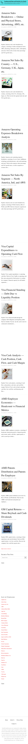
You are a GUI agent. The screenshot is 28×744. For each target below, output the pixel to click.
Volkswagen (3, 674)
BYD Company (4, 620)
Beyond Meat (3, 618)
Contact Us (14, 723)
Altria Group (3, 602)
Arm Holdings (4, 613)
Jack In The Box (4, 634)
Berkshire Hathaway (5, 616)
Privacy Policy (20, 720)
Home (6, 720)
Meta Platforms (4, 639)
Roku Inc (3, 657)
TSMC (2, 669)
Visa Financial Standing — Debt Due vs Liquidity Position (13, 293)
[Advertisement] (14, 113)
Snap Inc (3, 660)
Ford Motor (3, 627)
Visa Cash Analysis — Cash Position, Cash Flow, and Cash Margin (13, 358)
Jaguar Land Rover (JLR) (6, 637)
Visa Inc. (3, 671)
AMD (2, 606)
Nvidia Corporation (5, 644)
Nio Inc (2, 641)
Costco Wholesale (4, 625)
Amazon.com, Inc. (4, 604)
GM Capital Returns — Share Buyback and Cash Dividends (14, 513)
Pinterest (3, 650)
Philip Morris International (6, 648)
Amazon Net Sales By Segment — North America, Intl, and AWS (13, 178)
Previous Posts (6, 548)
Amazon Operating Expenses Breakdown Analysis (12, 133)
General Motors (4, 630)
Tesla (2, 667)
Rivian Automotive (5, 653)
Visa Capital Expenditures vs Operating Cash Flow (12, 250)
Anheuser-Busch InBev (5, 609)
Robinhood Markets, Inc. (6, 655)
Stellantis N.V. (4, 662)
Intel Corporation (4, 632)
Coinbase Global (4, 623)
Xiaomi (2, 678)
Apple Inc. (3, 611)
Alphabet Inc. (4, 599)
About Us (12, 720)
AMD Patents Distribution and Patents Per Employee (13, 471)
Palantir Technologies (5, 646)
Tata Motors (3, 664)
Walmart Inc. (3, 676)
